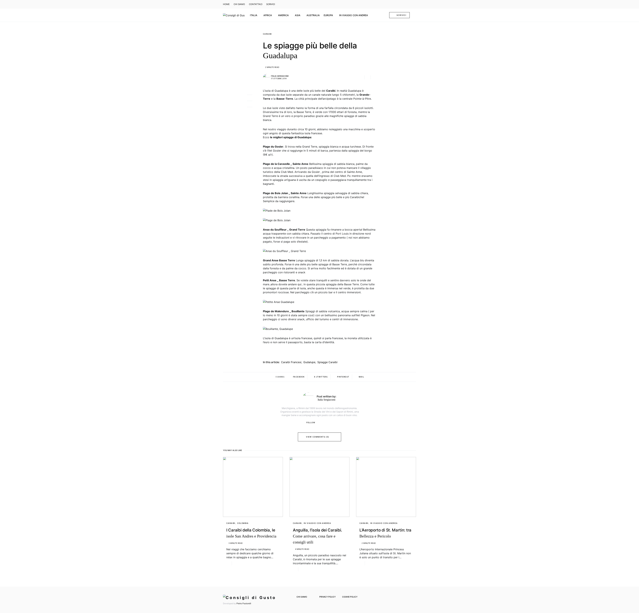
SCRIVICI (270, 4)
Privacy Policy (327, 597)
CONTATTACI (255, 4)
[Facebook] (399, 4)
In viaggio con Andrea (317, 523)
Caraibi (267, 34)
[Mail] (409, 4)
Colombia (243, 523)
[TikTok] (414, 4)
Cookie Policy (349, 597)
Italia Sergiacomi (280, 76)
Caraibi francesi (291, 362)
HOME (226, 4)
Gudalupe (309, 362)
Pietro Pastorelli (243, 603)
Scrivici (401, 15)
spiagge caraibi (327, 362)
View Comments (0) (317, 437)
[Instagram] (404, 4)
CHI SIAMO (239, 4)
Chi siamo (302, 597)
